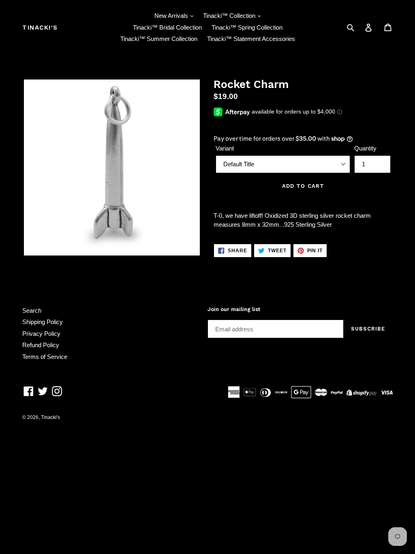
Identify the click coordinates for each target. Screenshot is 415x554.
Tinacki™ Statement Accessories (251, 38)
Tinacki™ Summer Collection (158, 38)
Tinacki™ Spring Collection (247, 27)
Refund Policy (40, 344)
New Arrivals (172, 15)
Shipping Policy (42, 321)
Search (31, 310)
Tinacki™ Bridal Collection (167, 27)
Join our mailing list (234, 309)
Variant (225, 148)
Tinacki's (40, 27)
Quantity (365, 148)
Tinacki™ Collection (230, 15)
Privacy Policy (41, 333)
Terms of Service (44, 356)
